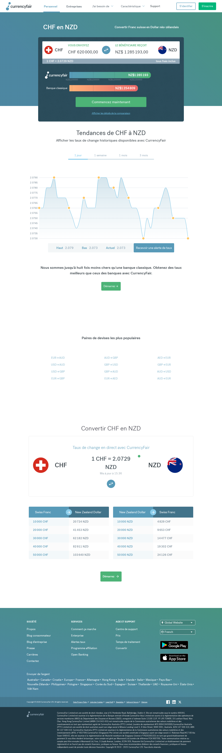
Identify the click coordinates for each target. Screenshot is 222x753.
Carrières (32, 654)
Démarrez (111, 286)
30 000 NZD (125, 538)
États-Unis (186, 684)
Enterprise (77, 635)
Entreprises (74, 6)
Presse (31, 648)
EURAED (111, 378)
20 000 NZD (125, 530)
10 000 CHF (40, 521)
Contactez (33, 661)
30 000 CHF (40, 538)
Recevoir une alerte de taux (154, 248)
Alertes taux (78, 642)
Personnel (50, 6)
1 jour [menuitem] (78, 155)
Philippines (58, 684)
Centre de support (127, 629)
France (80, 680)
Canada (45, 680)
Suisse (131, 684)
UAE (155, 684)
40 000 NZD (125, 546)
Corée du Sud (103, 684)
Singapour (86, 684)
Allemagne (93, 680)
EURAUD (58, 358)
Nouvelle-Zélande (38, 684)
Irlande (130, 680)
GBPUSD (111, 364)
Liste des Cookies (96, 702)
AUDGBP (111, 358)
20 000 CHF (40, 530)
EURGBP (58, 378)
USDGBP (58, 371)
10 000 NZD (125, 521)
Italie (140, 680)
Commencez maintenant (111, 102)
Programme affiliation (84, 648)
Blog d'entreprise (37, 642)
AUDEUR (164, 378)
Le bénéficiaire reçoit (131, 45)
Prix (118, 635)
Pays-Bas (164, 680)
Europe (68, 680)
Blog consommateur (39, 635)
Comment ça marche (83, 629)
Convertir (121, 648)
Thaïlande (144, 684)
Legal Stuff (109, 702)
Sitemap (144, 702)
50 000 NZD (125, 555)
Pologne (72, 684)
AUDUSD (164, 371)
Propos (31, 629)
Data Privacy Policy (80, 702)
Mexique (151, 680)
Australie (32, 680)
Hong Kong (108, 680)
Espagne (120, 684)
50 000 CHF (40, 555)
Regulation (120, 702)
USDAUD (58, 364)
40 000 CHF (40, 546)
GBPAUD (111, 371)
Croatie (57, 680)
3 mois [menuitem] (144, 155)
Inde (120, 680)
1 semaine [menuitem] (100, 155)
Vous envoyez (78, 45)
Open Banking (79, 654)
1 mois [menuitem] (123, 155)
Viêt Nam (32, 689)
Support (155, 6)
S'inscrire (207, 6)
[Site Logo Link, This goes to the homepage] (23, 6)
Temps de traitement (128, 642)
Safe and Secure (132, 702)
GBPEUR (164, 364)
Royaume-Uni (169, 684)
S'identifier (186, 6)
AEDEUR (164, 358)
